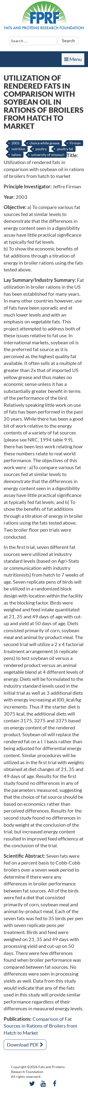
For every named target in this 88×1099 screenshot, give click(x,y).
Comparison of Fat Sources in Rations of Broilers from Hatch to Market (40, 1026)
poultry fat (65, 149)
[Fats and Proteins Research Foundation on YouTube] (43, 1083)
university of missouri (47, 155)
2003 (15, 143)
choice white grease (44, 143)
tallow (16, 155)
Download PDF (23, 1044)
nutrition (18, 149)
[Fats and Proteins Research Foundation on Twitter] (32, 1083)
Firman (75, 143)
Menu (74, 60)
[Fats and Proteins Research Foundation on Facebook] (55, 1083)
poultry (41, 149)
